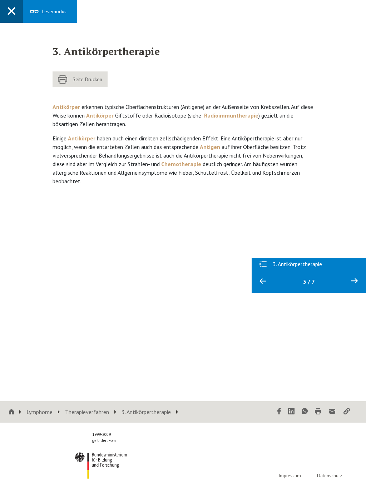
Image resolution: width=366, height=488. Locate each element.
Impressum (290, 476)
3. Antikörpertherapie (146, 411)
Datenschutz (329, 476)
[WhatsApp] (305, 412)
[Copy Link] (346, 412)
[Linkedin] (291, 412)
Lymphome (39, 411)
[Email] (332, 412)
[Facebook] (279, 412)
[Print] (318, 412)
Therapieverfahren (87, 411)
